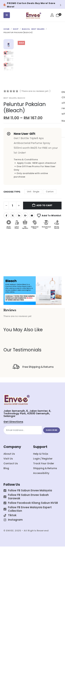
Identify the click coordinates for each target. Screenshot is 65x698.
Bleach (21, 98)
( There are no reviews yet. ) (35, 91)
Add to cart (44, 205)
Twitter (12, 215)
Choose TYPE (11, 191)
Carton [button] (50, 191)
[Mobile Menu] (6, 15)
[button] (4, 5)
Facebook (6, 215)
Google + (25, 215)
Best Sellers (9, 98)
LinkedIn (19, 215)
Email (32, 215)
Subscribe (51, 430)
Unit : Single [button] (33, 191)
